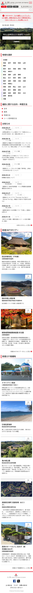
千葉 (24, 69)
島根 (9, 87)
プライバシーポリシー (16, 587)
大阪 (19, 81)
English (9, 6)
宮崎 (4, 96)
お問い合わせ (23, 585)
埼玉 (4, 71)
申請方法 (7, 115)
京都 (14, 81)
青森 (4, 63)
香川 (9, 90)
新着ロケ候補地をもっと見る (21, 568)
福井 (4, 81)
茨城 (14, 69)
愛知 (19, 78)
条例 (5, 112)
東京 (4, 69)
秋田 (19, 63)
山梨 (14, 74)
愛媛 (14, 90)
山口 (24, 87)
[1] (30, 9)
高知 (19, 90)
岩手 (9, 63)
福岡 (4, 93)
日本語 (3, 6)
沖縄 (4, 99)
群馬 (19, 69)
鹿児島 (10, 96)
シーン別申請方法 (10, 118)
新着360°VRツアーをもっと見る (20, 351)
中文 (16, 6)
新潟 (4, 74)
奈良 (4, 83)
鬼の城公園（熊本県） (8, 25)
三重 (24, 78)
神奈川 (10, 71)
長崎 (14, 93)
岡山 (14, 87)
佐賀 (9, 93)
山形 (24, 63)
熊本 (19, 93)
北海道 (5, 60)
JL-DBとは (9, 585)
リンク (16, 585)
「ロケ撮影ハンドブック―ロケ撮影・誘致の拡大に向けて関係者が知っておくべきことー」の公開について (16, 18)
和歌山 (10, 83)
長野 (9, 74)
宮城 (14, 63)
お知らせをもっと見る (23, 225)
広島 (19, 87)
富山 (4, 78)
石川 (9, 78)
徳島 (4, 90)
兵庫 (24, 81)
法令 (5, 108)
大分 (24, 93)
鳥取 (4, 87)
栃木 (9, 69)
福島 (4, 65)
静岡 (19, 74)
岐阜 (14, 78)
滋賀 (9, 81)
